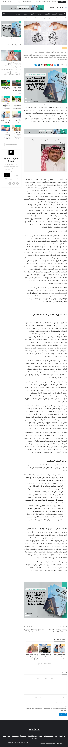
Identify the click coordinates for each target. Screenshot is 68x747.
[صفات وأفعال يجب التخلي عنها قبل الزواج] (59, 648)
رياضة (8, 80)
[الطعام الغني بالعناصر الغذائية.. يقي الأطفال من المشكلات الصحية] (16, 128)
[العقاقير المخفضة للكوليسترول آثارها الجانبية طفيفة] (5, 128)
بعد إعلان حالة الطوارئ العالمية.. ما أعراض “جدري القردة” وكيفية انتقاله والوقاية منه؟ (35, 1)
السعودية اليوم (51, 14)
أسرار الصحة (17, 50)
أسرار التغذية (7, 97)
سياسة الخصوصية (19, 736)
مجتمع (64, 48)
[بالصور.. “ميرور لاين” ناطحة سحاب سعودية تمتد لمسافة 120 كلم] (16, 83)
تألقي (32, 14)
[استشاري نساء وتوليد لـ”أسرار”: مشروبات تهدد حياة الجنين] (5, 99)
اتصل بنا (34, 739)
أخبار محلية (18, 80)
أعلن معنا (6, 736)
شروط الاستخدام (50, 736)
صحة (40, 14)
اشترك (7, 175)
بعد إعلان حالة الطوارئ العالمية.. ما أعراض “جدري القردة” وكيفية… (13, 65)
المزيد (18, 14)
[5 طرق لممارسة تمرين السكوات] (5, 83)
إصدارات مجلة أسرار (35, 736)
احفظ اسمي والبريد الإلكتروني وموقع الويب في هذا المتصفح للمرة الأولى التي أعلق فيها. (46, 709)
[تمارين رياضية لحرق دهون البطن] (16, 114)
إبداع (25, 14)
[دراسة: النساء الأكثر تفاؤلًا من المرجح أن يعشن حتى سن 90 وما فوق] (32, 648)
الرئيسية (62, 14)
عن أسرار (61, 736)
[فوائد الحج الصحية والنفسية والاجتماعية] (45, 648)
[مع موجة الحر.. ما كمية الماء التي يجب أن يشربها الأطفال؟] (16, 99)
